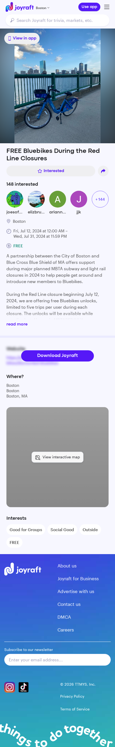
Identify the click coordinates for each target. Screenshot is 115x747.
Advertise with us (75, 591)
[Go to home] (20, 7)
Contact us (68, 604)
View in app (24, 38)
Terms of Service (75, 709)
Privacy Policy (72, 696)
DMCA (64, 616)
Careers (65, 629)
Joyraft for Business (78, 578)
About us (66, 565)
